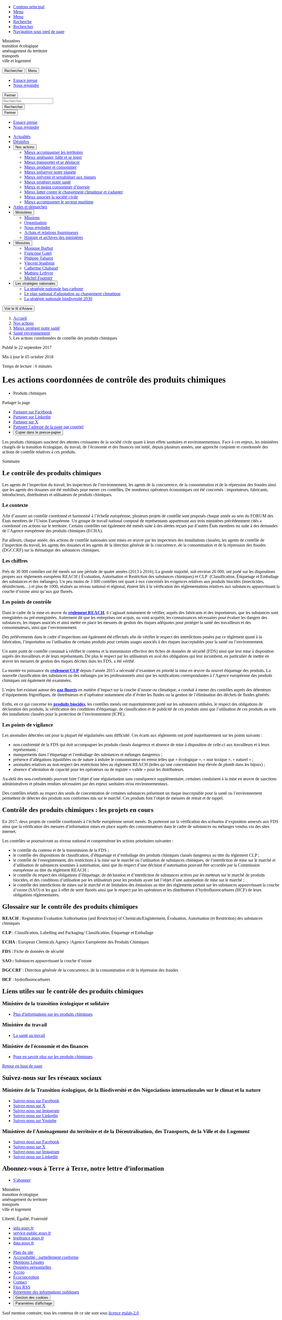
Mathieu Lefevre (38, 273)
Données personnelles (32, 1267)
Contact (20, 1282)
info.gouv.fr (23, 1228)
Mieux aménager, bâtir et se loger (53, 157)
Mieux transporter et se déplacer (52, 162)
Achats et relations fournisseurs (51, 232)
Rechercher (23, 26)
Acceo (19, 1272)
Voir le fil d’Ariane (18, 309)
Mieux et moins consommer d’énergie (57, 187)
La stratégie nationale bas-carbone (53, 288)
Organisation (35, 222)
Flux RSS (21, 1287)
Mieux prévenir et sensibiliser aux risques (60, 177)
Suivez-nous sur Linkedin (35, 1115)
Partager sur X (25, 422)
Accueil (20, 318)
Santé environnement (31, 333)
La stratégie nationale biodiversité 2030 (58, 298)
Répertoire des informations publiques (46, 1292)
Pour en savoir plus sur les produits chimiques (53, 1056)
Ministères (23, 212)
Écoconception (26, 1277)
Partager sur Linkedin (32, 417)
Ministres (22, 243)
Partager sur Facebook (32, 412)
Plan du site (23, 1252)
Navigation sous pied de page (38, 31)
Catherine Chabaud (41, 268)
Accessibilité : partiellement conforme (45, 1257)
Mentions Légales (28, 1262)
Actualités (22, 136)
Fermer (10, 95)
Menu (18, 11)
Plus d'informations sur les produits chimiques (53, 1014)
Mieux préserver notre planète (50, 172)
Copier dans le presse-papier (38, 432)
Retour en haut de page (22, 1066)
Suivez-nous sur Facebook (36, 1100)
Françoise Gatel (37, 253)
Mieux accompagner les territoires (53, 152)
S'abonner (22, 1180)
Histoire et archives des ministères (53, 237)
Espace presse (25, 80)
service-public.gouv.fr (32, 1233)
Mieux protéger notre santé (47, 182)
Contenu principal (28, 6)
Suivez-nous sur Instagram (36, 1110)
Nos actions (24, 147)
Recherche (22, 21)
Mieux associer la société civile (51, 197)
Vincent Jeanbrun (39, 263)
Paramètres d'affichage (33, 1303)
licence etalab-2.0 (124, 1313)
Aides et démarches (30, 207)
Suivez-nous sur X (29, 1105)
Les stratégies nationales (35, 283)
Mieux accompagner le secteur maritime (58, 202)
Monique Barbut (38, 248)
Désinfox (21, 141)
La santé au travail (29, 1035)
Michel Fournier (38, 278)
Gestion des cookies (31, 1297)
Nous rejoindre (26, 85)
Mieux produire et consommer (50, 167)
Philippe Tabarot (38, 258)
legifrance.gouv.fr (28, 1238)
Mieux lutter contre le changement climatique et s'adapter (73, 192)
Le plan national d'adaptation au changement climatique (72, 293)
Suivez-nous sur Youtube (34, 1120)
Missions (32, 217)
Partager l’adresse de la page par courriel (48, 426)
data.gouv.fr (23, 1243)
